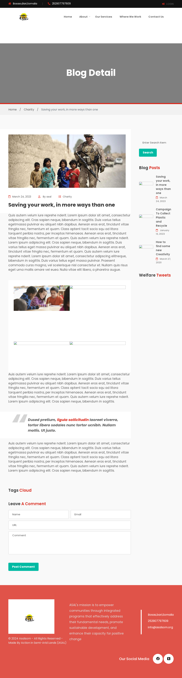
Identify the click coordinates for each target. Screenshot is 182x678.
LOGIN (170, 4)
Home (68, 16)
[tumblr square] (169, 659)
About (83, 16)
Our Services (103, 16)
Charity (29, 109)
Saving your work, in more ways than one (163, 185)
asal (48, 196)
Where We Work (130, 16)
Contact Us (156, 16)
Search (148, 152)
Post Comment (23, 567)
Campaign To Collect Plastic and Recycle (163, 217)
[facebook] (158, 659)
